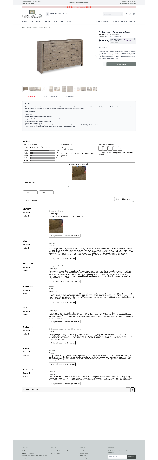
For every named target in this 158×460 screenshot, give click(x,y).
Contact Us (82, 450)
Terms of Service (84, 453)
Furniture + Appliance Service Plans (60, 450)
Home (23, 27)
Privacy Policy (83, 455)
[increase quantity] (104, 63)
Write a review (115, 34)
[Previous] (24, 57)
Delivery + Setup (55, 453)
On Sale (24, 450)
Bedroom (29, 27)
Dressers (35, 27)
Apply (112, 42)
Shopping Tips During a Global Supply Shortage (34, 455)
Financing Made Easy (28, 453)
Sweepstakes (25, 458)
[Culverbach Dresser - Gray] (59, 57)
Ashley (102, 36)
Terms (116, 42)
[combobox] (113, 14)
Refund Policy (83, 458)
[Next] (95, 57)
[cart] (134, 14)
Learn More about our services (128, 3)
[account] (130, 14)
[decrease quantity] (104, 65)
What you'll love (103, 47)
